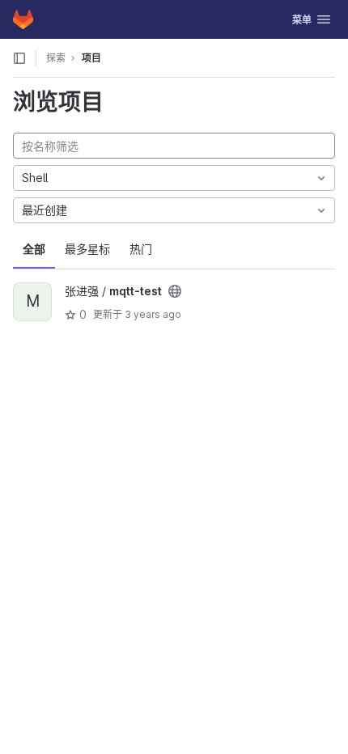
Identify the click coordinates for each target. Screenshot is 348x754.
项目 (91, 58)
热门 (140, 249)
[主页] (23, 19)
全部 (34, 249)
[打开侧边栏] (19, 58)
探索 (56, 58)
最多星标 (87, 249)
